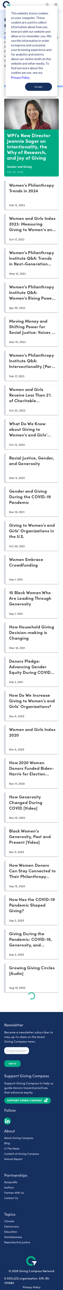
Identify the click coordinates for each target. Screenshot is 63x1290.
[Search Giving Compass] (47, 5)
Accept (38, 86)
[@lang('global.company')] (6, 4)
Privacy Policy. (20, 77)
